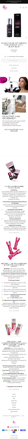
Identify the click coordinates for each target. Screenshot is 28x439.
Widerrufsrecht (14, 411)
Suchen (14, 394)
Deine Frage (14, 70)
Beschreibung (14, 65)
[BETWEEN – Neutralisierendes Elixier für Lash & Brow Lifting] (14, 249)
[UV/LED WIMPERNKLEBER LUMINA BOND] (14, 172)
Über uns (14, 396)
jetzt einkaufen (14, 232)
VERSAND (14, 68)
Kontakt (14, 405)
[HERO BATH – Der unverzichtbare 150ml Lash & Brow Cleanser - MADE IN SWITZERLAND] (14, 327)
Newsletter (14, 403)
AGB (14, 398)
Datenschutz (14, 400)
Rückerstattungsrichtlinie (14, 409)
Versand (14, 407)
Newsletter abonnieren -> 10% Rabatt (13, 416)
